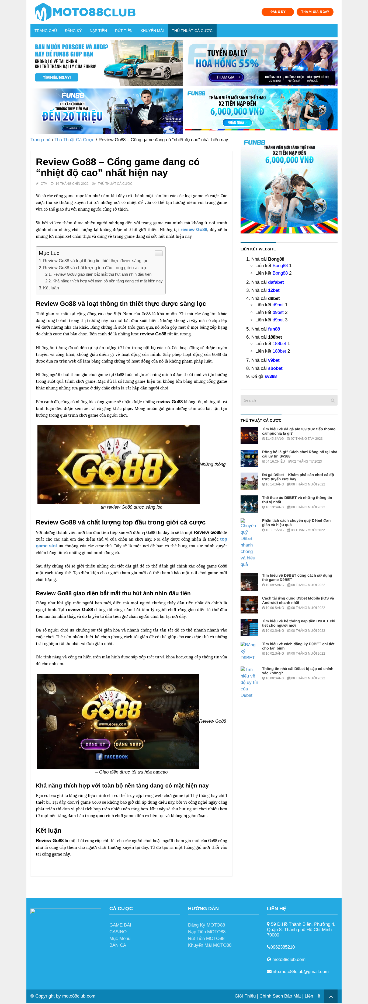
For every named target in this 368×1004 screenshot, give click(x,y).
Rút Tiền (124, 31)
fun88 (274, 329)
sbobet (275, 368)
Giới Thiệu (245, 996)
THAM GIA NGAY (315, 12)
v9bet (274, 360)
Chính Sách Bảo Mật (280, 996)
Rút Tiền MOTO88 (206, 938)
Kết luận (51, 287)
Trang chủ (45, 31)
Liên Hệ (312, 996)
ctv (44, 184)
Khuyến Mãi (152, 31)
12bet (274, 290)
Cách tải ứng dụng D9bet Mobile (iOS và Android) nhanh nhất (298, 600)
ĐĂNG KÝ (278, 12)
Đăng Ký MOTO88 (206, 925)
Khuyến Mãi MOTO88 (209, 945)
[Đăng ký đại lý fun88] (106, 63)
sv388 (271, 376)
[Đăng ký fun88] (289, 185)
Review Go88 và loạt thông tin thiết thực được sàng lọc (95, 260)
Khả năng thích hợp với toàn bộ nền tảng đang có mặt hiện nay (108, 281)
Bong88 (280, 265)
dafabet (276, 282)
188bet (279, 343)
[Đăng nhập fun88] (261, 111)
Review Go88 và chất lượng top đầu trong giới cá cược (96, 267)
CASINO (118, 931)
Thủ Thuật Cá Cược (192, 31)
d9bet (278, 304)
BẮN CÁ (117, 945)
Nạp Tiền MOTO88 (206, 931)
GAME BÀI (120, 925)
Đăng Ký (73, 31)
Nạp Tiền (98, 31)
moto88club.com (78, 996)
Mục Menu (119, 938)
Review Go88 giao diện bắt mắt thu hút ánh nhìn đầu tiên (102, 274)
